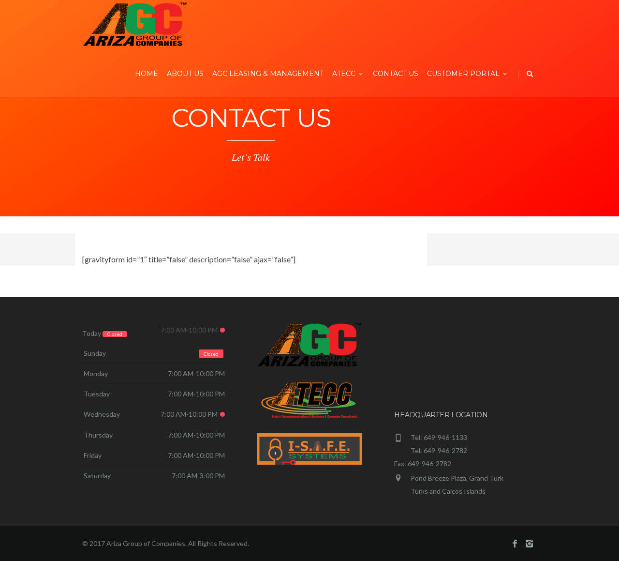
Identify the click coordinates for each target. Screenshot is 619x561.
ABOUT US (185, 73)
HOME (146, 73)
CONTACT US (395, 73)
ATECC (343, 73)
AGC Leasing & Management (268, 73)
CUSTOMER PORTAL (463, 73)
